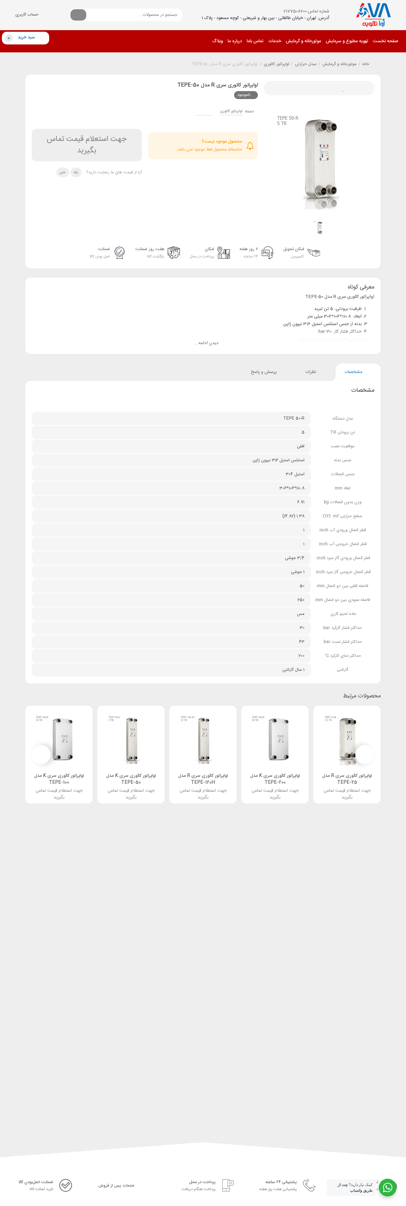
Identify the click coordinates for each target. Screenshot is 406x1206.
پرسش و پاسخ (260, 372)
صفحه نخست (385, 41)
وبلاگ (217, 41)
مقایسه (298, 88)
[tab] (358, 372)
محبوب (340, 88)
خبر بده (312, 88)
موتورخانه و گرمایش (303, 41)
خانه (365, 64)
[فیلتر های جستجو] (96, 14)
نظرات (309, 372)
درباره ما (235, 41)
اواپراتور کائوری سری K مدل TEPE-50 (131, 779)
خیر (63, 172)
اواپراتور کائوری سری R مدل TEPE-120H (203, 779)
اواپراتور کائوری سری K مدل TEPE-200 (275, 779)
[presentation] (364, 754)
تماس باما (255, 41)
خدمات (274, 41)
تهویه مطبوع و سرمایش (347, 41)
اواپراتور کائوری (276, 64)
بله (76, 172)
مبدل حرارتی (306, 64)
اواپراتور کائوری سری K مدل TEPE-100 (59, 779)
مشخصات (353, 372)
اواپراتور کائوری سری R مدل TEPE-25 (347, 779)
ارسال (326, 88)
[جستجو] (78, 15)
